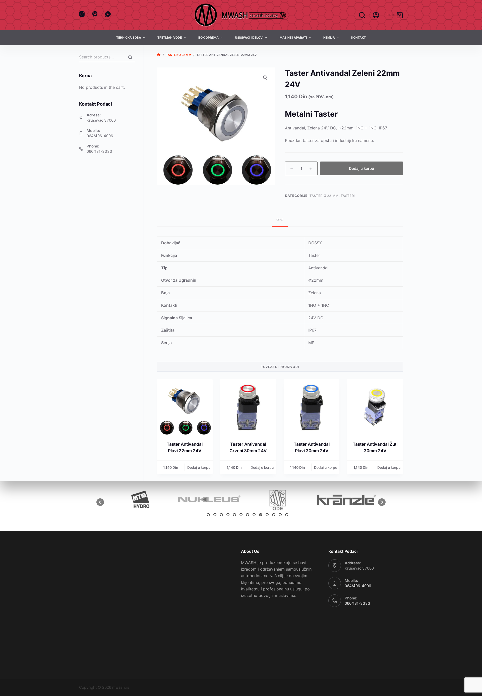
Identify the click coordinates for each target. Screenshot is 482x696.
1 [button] (208, 514)
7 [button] (247, 514)
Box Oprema (208, 37)
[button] (100, 502)
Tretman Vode (169, 37)
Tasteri (348, 196)
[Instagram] (82, 14)
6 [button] (241, 514)
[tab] (280, 220)
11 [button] (273, 514)
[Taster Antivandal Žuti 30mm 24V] (375, 407)
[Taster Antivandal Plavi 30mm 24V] (312, 407)
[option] (138, 500)
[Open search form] (362, 15)
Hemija (329, 37)
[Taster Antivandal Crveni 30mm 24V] (248, 407)
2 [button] (214, 514)
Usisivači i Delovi (249, 37)
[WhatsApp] (108, 14)
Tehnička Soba (128, 37)
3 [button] (221, 514)
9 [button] (260, 514)
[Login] (376, 15)
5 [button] (234, 514)
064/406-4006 (100, 135)
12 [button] (280, 514)
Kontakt (358, 37)
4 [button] (227, 514)
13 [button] (286, 514)
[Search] (130, 57)
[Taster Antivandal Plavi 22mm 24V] (185, 407)
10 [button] (267, 514)
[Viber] (95, 14)
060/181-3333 (99, 151)
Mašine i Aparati (293, 37)
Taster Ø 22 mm (324, 196)
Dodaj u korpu (361, 168)
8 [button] (254, 514)
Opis (279, 220)
